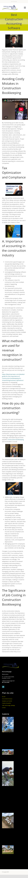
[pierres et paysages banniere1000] (10, 6)
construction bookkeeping (15, 439)
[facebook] (3, 687)
